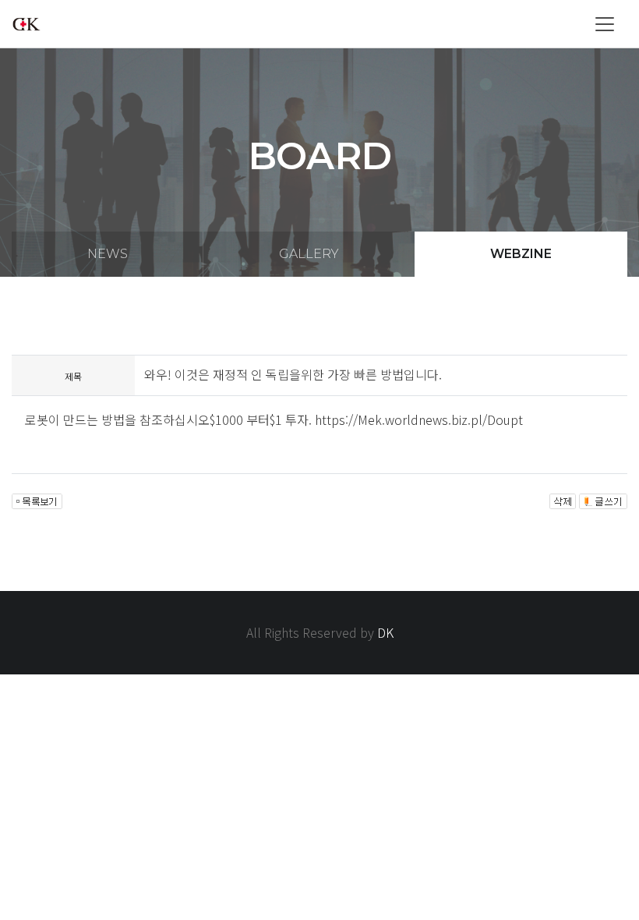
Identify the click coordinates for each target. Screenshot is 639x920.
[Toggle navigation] (605, 24)
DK (385, 632)
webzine (521, 253)
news (107, 253)
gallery (309, 253)
